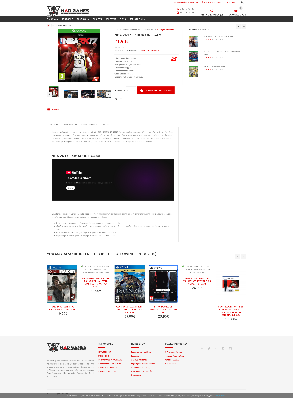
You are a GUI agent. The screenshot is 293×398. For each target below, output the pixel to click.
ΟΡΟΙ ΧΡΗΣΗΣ (103, 356)
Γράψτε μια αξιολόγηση (150, 50)
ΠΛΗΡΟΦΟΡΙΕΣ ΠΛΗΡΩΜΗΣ (109, 364)
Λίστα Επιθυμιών (172, 360)
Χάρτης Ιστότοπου (139, 360)
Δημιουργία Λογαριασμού (187, 2)
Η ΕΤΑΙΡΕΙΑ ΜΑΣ (104, 352)
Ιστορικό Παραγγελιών (174, 356)
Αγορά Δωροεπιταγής (140, 367)
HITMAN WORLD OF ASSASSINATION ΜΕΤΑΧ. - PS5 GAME (163, 309)
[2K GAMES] (174, 59)
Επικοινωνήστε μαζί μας (141, 352)
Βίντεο (55, 110)
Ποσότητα (119, 90)
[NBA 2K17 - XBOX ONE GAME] (54, 91)
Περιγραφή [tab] (53, 124)
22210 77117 (187, 8)
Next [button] (108, 94)
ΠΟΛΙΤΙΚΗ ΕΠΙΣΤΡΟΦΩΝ (108, 371)
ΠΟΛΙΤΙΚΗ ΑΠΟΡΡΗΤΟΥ (107, 367)
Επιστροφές (136, 356)
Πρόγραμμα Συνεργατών (141, 371)
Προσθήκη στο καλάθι (158, 90)
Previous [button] (49, 94)
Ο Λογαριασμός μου (173, 352)
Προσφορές (136, 375)
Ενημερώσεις (170, 364)
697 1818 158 (187, 12)
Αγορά (232, 2)
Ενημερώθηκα (220, 396)
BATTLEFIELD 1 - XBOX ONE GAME (218, 36)
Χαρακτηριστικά (69, 124)
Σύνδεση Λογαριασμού (213, 2)
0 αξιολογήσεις (132, 50)
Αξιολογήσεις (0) (89, 124)
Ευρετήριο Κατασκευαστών (143, 364)
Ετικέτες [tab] (104, 124)
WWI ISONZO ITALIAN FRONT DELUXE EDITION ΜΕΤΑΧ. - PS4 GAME (129, 309)
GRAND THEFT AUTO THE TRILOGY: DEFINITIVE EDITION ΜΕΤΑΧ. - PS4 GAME (197, 281)
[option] (54, 91)
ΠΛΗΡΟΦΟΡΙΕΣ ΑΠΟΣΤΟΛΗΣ (110, 360)
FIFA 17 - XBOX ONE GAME (215, 66)
